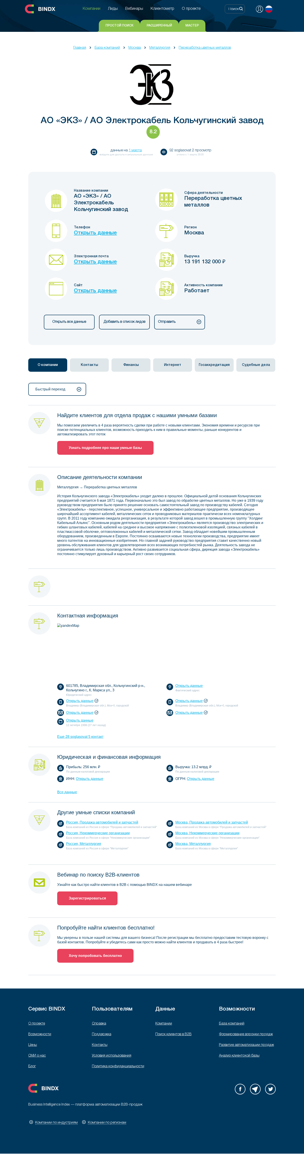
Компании (163, 1023)
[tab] (47, 365)
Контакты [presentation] (89, 365)
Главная (79, 47)
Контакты (99, 1045)
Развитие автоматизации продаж (246, 1045)
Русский (268, 9)
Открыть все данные (69, 321)
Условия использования (111, 1055)
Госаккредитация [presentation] (214, 365)
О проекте (36, 1023)
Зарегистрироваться (87, 898)
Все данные (67, 792)
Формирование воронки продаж (246, 1034)
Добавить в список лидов (124, 321)
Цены (32, 1045)
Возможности (39, 1034)
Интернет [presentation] (172, 365)
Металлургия (159, 47)
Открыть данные (95, 233)
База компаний (107, 47)
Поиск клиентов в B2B (173, 1034)
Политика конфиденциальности (118, 1066)
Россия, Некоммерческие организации (98, 833)
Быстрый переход (50, 389)
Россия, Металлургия (83, 844)
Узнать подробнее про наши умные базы (105, 448)
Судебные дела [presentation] (256, 365)
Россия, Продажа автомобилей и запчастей (102, 822)
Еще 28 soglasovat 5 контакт (80, 737)
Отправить (167, 321)
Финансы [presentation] (131, 365)
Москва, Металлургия (193, 844)
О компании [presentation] (48, 365)
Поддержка (101, 1034)
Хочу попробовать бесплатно (95, 956)
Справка (99, 1023)
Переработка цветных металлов (205, 47)
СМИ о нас (37, 1055)
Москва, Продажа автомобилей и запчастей (211, 822)
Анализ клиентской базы (239, 1055)
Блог (32, 1066)
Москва (134, 47)
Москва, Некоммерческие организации (207, 833)
